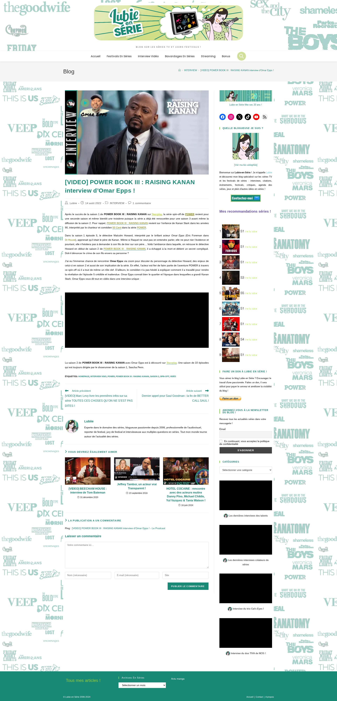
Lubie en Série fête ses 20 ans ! (245, 104)
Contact (259, 697)
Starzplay (157, 214)
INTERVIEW (117, 203)
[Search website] (241, 56)
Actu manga (177, 678)
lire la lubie (251, 231)
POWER (189, 214)
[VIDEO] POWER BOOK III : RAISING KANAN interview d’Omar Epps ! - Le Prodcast (118, 528)
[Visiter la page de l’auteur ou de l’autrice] (72, 426)
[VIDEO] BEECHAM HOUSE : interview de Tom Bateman (88, 490)
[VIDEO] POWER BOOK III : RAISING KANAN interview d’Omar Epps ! (237, 70)
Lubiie (73, 203)
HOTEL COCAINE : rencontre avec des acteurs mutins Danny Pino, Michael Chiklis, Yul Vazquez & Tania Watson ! (185, 494)
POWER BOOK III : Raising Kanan (132, 376)
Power (111, 376)
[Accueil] (179, 70)
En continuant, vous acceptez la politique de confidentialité (244, 442)
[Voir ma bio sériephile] (245, 165)
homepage (83, 376)
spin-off (164, 376)
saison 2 (154, 376)
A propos (269, 697)
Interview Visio (98, 376)
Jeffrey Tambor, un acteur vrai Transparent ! (137, 486)
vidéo (173, 376)
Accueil (249, 697)
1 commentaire (142, 203)
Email (222, 429)
